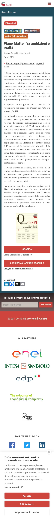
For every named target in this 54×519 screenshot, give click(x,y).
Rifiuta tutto (27, 504)
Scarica (27, 249)
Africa (6, 67)
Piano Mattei (28, 63)
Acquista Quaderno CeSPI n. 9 (27, 263)
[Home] (7, 3)
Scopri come (27, 318)
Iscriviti (46, 304)
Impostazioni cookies (27, 512)
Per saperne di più (13, 487)
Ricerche (12, 12)
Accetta (27, 495)
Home (4, 12)
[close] (49, 452)
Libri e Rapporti (13, 63)
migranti (40, 63)
